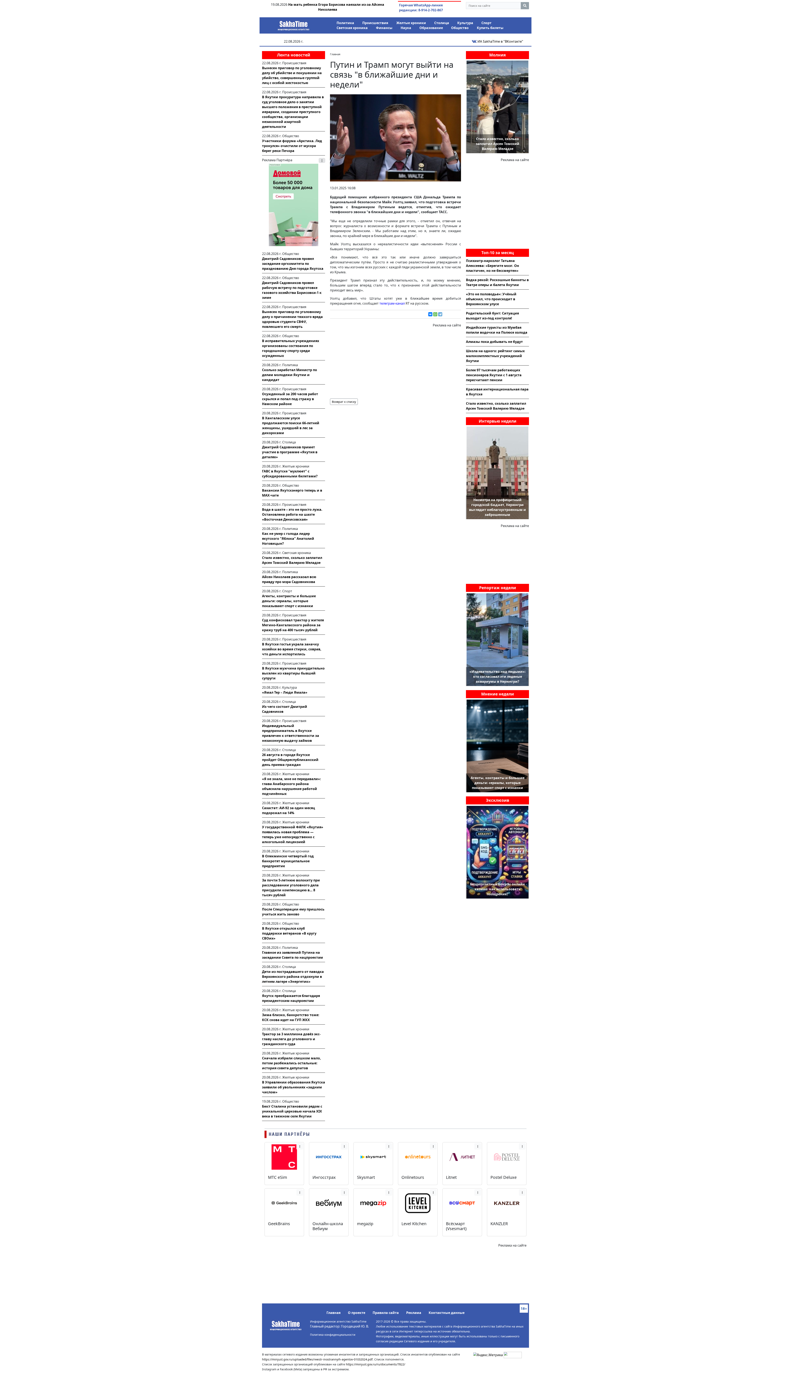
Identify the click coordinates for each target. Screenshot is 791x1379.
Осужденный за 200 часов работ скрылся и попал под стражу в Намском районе (290, 399)
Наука (406, 28)
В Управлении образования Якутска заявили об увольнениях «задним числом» (293, 1087)
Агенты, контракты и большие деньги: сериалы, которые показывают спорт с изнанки (289, 601)
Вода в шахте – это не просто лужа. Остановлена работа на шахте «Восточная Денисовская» (292, 514)
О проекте (356, 1312)
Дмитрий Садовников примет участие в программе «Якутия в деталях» (289, 452)
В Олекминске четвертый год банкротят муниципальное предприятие (288, 861)
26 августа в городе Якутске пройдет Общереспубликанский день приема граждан (290, 760)
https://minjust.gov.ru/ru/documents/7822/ (375, 1364)
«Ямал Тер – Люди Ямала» (284, 692)
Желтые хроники (411, 23)
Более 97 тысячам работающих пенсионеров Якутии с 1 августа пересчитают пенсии (494, 375)
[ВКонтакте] (430, 314)
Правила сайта (386, 1312)
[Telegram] (440, 314)
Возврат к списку (344, 402)
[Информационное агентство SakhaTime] (293, 24)
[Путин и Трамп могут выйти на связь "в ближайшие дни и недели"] (395, 137)
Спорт (486, 23)
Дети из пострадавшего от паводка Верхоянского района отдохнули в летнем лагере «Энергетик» (293, 976)
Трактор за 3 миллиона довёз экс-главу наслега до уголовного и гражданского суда (291, 1039)
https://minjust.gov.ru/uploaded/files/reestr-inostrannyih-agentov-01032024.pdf (317, 1359)
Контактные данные (447, 1312)
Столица (441, 23)
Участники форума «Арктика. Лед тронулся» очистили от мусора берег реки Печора (292, 146)
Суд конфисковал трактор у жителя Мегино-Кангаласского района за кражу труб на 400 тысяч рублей (293, 625)
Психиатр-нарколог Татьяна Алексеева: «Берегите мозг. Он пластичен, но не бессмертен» (492, 265)
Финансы (384, 28)
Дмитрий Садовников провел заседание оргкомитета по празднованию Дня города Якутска (292, 263)
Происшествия (375, 23)
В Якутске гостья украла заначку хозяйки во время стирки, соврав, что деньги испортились (291, 649)
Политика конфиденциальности (332, 1335)
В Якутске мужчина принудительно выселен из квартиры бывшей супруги (293, 673)
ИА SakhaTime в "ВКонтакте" (500, 41)
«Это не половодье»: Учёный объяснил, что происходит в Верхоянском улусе (491, 299)
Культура (465, 23)
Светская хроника (352, 28)
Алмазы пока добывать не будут (494, 341)
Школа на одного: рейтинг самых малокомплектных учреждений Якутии (495, 356)
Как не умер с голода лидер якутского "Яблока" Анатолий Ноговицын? (288, 538)
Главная (333, 1312)
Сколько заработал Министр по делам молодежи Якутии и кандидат (289, 375)
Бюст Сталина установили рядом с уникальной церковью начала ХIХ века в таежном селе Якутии (292, 1111)
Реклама (413, 1312)
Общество (460, 28)
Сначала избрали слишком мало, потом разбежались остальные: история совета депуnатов (291, 1063)
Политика (345, 23)
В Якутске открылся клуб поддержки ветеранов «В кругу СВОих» (289, 933)
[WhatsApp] (435, 314)
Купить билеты (490, 28)
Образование (431, 28)
